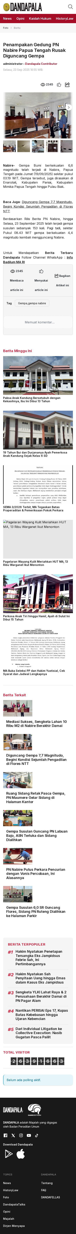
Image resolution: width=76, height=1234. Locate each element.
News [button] (7, 18)
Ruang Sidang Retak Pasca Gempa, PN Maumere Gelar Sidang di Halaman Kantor (35, 797)
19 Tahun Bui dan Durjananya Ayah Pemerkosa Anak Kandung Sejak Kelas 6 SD (35, 454)
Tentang (47, 1183)
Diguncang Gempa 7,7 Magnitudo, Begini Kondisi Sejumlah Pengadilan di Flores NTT (38, 206)
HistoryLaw (10, 1190)
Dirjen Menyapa (14, 1225)
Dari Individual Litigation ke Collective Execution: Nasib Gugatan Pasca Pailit (39, 1033)
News (7, 1183)
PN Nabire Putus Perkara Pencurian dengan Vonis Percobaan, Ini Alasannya (35, 873)
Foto (5, 27)
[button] (70, 6)
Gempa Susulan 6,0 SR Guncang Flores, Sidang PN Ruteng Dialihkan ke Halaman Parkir (35, 911)
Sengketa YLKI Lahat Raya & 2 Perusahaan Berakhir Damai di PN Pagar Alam (41, 996)
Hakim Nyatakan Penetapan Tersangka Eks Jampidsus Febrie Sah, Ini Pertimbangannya (39, 957)
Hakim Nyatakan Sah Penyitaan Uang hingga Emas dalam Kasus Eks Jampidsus (40, 978)
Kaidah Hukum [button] (40, 18)
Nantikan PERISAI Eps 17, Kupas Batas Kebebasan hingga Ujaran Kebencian (42, 1014)
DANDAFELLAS (50, 1197)
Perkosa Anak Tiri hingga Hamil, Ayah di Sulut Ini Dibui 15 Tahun (36, 617)
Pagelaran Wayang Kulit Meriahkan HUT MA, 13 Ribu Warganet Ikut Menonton (35, 563)
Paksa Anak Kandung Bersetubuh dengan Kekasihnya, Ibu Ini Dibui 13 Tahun (31, 399)
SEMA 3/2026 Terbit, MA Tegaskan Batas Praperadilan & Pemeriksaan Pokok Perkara (33, 508)
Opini (6, 1211)
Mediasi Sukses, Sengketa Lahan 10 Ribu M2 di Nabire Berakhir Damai (36, 724)
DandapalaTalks (14, 1204)
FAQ (43, 1190)
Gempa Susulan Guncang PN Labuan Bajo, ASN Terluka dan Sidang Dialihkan (37, 835)
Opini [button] (20, 18)
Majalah (8, 1218)
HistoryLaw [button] (64, 18)
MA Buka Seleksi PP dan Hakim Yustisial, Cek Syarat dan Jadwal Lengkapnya (34, 672)
